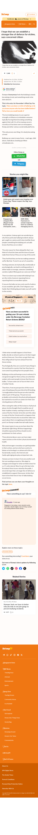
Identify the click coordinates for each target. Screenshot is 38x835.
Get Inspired (8, 713)
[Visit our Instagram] (16, 568)
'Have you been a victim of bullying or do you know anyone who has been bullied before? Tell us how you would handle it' (18, 108)
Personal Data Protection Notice (12, 784)
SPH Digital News (7, 770)
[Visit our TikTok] (12, 568)
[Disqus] (19, 521)
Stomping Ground (10, 732)
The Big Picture (9, 695)
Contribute (32, 14)
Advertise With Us (8, 788)
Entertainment (9, 681)
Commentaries (9, 740)
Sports (7, 685)
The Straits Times (7, 775)
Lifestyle (7, 677)
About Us (5, 766)
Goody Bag (8, 722)
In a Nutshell (8, 703)
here (10, 484)
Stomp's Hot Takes (10, 736)
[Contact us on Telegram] (3, 568)
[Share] (34, 73)
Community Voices (10, 699)
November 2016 (7, 551)
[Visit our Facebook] (20, 568)
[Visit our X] (24, 568)
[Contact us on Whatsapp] (7, 568)
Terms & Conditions (8, 779)
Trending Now (9, 672)
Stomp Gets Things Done (12, 718)
